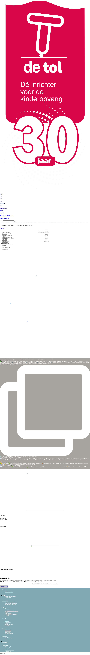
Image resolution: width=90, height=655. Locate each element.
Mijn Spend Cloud (3, 561)
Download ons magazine (7, 513)
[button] (45, 244)
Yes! (1, 205)
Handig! (1, 210)
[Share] (1, 653)
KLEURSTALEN (3, 208)
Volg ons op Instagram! (7, 301)
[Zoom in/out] (4, 653)
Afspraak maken (3, 523)
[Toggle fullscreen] (2, 653)
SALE (1, 198)
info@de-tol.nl (4, 218)
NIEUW (1, 194)
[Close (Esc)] (0, 653)
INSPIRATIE (2, 203)
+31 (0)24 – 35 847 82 (4, 520)
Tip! (1, 196)
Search (1, 221)
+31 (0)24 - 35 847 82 (6, 215)
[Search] (14, 221)
